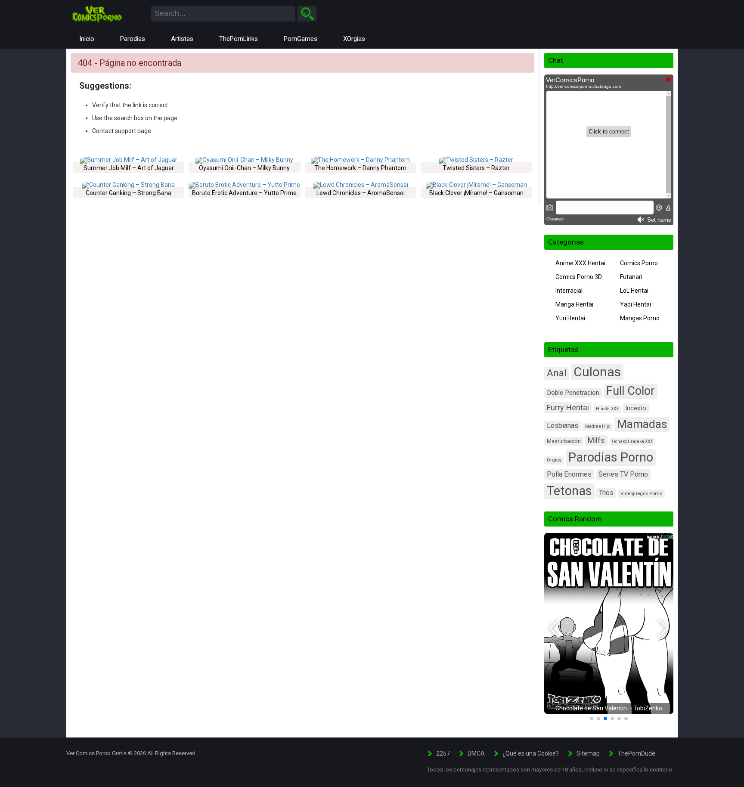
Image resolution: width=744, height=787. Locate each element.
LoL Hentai (634, 290)
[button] (554, 628)
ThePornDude (636, 753)
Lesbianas (562, 425)
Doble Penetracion (573, 393)
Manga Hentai (574, 304)
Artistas (182, 39)
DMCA (476, 753)
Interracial (569, 290)
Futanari (631, 276)
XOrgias (354, 39)
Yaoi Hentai (635, 304)
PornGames (300, 39)
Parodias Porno (610, 457)
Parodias (132, 39)
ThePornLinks (238, 39)
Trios (606, 493)
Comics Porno (639, 263)
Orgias (554, 460)
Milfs (596, 440)
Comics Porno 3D (578, 276)
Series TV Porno (623, 474)
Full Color (630, 391)
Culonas (597, 371)
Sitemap (588, 753)
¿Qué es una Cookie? (530, 753)
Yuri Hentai (570, 318)
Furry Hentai (568, 407)
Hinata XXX (607, 408)
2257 (443, 753)
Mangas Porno (640, 318)
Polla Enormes (569, 474)
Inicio (86, 39)
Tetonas (569, 490)
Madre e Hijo (597, 426)
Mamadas (642, 424)
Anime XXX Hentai (580, 263)
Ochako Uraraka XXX (632, 441)
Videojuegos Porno (641, 493)
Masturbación (564, 441)
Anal (557, 373)
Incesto (636, 408)
